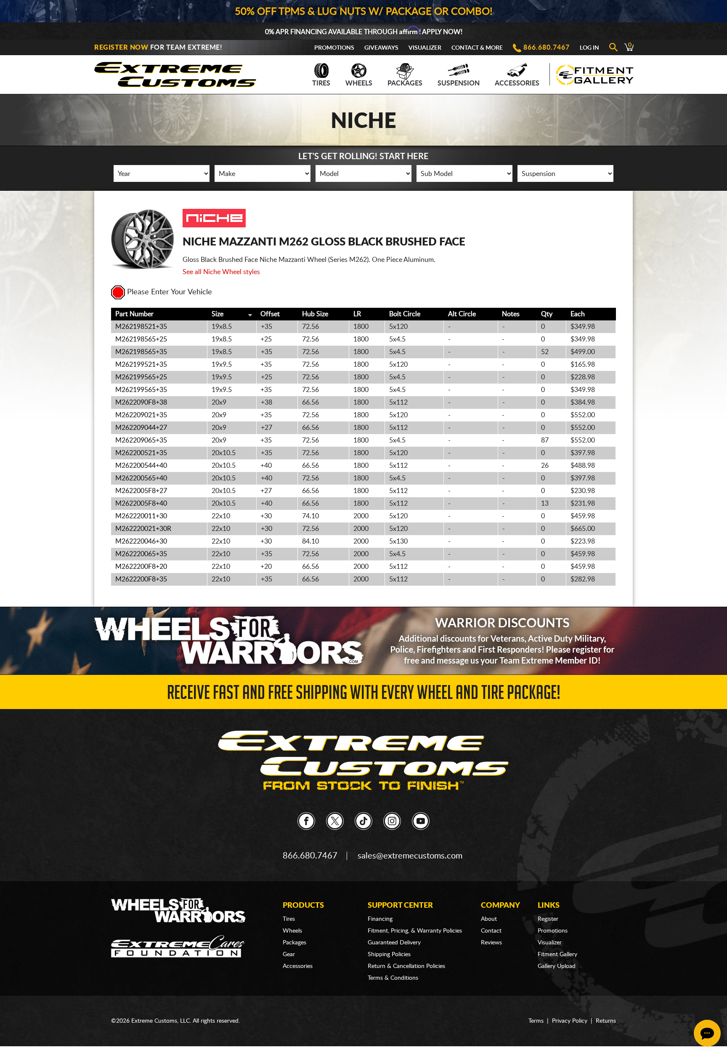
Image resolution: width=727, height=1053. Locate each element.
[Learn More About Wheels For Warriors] (363, 640)
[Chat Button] (707, 1033)
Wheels (358, 83)
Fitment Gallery (557, 954)
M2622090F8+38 (141, 402)
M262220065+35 (141, 554)
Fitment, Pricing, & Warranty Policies (415, 931)
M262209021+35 (141, 415)
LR (357, 314)
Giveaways (381, 48)
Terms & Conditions (393, 978)
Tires (321, 83)
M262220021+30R (143, 528)
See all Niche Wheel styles (221, 272)
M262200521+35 (141, 453)
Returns (606, 1021)
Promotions (334, 48)
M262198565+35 (141, 352)
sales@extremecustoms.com (410, 856)
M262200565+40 (141, 478)
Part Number (134, 314)
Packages (404, 83)
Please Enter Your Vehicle (169, 292)
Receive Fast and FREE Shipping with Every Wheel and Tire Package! (363, 694)
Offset (270, 314)
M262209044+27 (141, 427)
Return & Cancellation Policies (406, 966)
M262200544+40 (141, 465)
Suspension (459, 83)
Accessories (517, 83)
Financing (380, 919)
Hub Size (315, 314)
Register (548, 919)
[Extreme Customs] (175, 72)
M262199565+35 (141, 390)
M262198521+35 (141, 326)
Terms (536, 1021)
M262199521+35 (141, 364)
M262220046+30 (141, 541)
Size (217, 314)
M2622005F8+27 (141, 491)
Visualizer (425, 48)
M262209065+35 (141, 440)
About (489, 919)
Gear (289, 954)
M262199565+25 (141, 377)
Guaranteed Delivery (394, 943)
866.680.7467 (546, 47)
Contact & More (477, 48)
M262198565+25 (141, 339)
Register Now (121, 47)
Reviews (491, 943)
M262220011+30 (141, 516)
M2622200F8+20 (141, 566)
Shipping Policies (389, 954)
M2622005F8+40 (141, 503)
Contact (491, 931)
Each (577, 314)
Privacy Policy (569, 1021)
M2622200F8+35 (141, 579)
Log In (589, 48)
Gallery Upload (557, 966)
